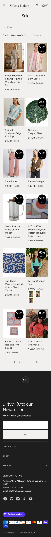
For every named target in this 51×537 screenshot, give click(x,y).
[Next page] (43, 362)
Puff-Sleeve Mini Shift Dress (36, 77)
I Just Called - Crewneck (35, 343)
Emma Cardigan (36, 181)
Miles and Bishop (22, 532)
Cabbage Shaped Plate (35, 132)
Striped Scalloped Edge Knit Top (13, 133)
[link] (14, 57)
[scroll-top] (44, 530)
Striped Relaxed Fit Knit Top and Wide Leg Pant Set (13, 80)
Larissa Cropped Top (36, 282)
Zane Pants (11, 181)
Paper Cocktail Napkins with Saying (13, 344)
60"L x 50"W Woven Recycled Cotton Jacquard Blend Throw (37, 231)
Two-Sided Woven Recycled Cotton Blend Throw (14, 285)
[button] (37, 5)
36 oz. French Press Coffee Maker (12, 229)
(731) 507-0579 (16, 487)
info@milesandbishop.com (20, 491)
